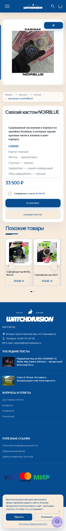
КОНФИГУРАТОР (33, 214)
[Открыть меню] (7, 6)
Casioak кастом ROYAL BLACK (18, 273)
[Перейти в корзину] (60, 6)
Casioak (37, 95)
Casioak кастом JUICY (46, 274)
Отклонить (47, 517)
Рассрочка (8, 416)
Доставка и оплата (13, 399)
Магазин (23, 95)
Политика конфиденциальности (20, 445)
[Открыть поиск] (53, 6)
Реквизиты (8, 410)
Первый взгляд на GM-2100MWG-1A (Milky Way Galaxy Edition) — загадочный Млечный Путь (39, 361)
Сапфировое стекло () (29, 193)
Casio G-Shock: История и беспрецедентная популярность (36, 379)
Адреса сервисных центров (17, 456)
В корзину (33, 203)
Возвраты (7, 405)
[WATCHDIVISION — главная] (33, 6)
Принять (19, 517)
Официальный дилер (13, 451)
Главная (8, 95)
